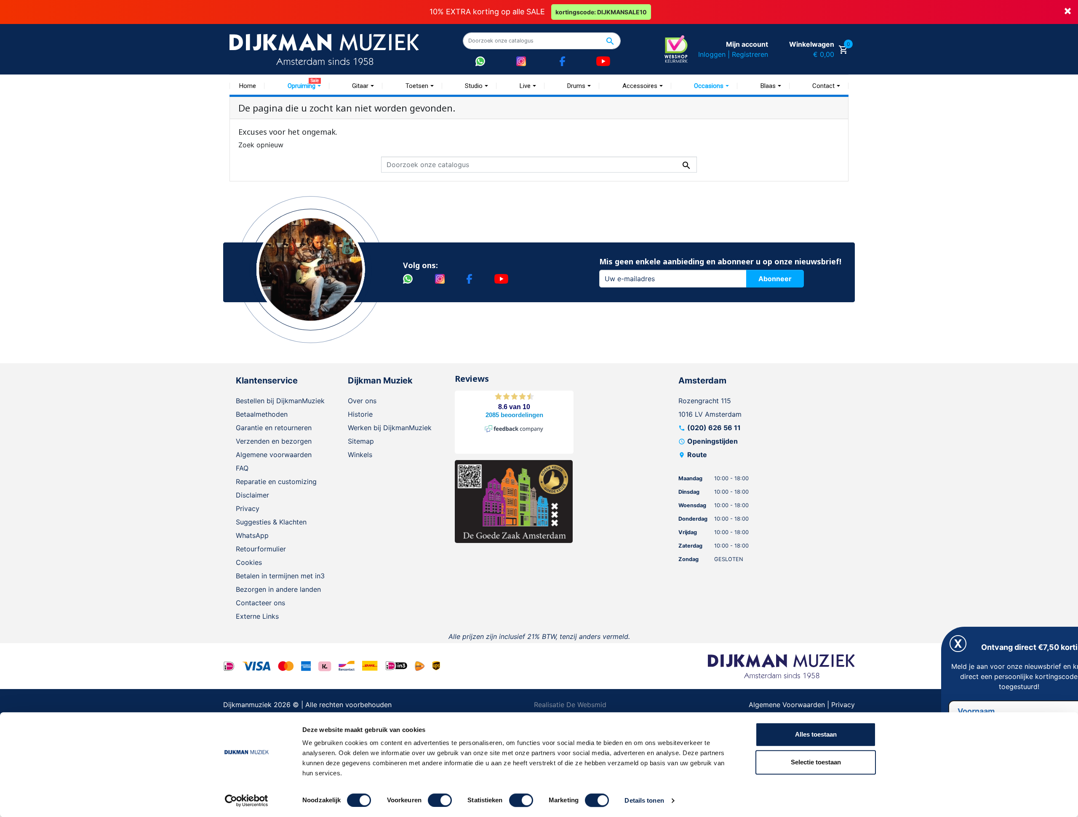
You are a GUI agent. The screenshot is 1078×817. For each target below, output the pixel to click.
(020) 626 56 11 (714, 427)
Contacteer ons (260, 603)
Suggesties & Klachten (271, 522)
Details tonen (644, 800)
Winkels (360, 454)
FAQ (242, 468)
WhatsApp (252, 535)
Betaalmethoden (262, 414)
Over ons (362, 401)
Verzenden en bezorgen (274, 441)
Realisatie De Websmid (570, 704)
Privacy (247, 508)
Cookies (249, 562)
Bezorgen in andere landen (278, 589)
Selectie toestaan (816, 762)
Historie (360, 414)
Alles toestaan (816, 734)
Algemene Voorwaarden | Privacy (802, 704)
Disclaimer (252, 495)
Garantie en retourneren (274, 427)
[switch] (440, 800)
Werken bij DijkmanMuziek (390, 427)
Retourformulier (261, 549)
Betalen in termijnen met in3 (280, 576)
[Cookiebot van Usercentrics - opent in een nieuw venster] (246, 800)
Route (697, 454)
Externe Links (257, 616)
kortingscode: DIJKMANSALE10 (601, 12)
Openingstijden (712, 441)
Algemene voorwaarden (274, 454)
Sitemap (361, 441)
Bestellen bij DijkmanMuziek (280, 401)
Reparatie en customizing (276, 481)
